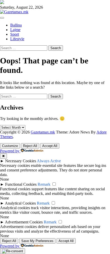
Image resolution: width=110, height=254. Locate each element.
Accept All (49, 146)
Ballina (16, 25)
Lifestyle (17, 39)
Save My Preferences (37, 241)
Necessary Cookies (20, 161)
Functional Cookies (21, 184)
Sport (14, 34)
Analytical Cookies (20, 203)
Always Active (49, 161)
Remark (44, 184)
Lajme (15, 30)
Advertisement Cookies (24, 222)
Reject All (30, 146)
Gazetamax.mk (43, 132)
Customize (10, 146)
